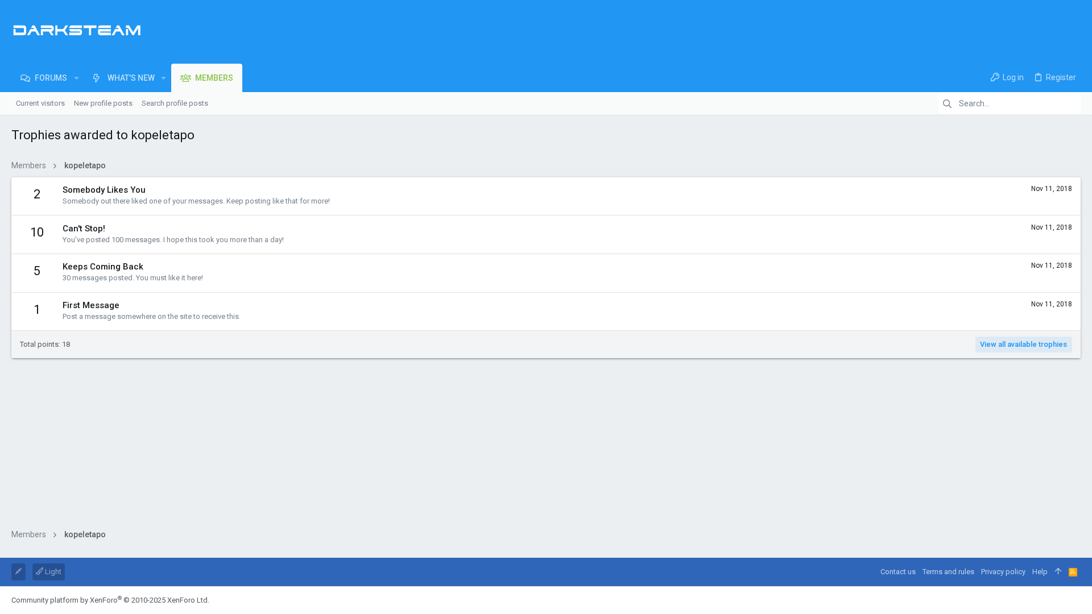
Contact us (898, 571)
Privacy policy (1003, 571)
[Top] (1058, 571)
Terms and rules (948, 571)
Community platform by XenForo (110, 600)
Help (1040, 571)
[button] (76, 78)
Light (52, 571)
